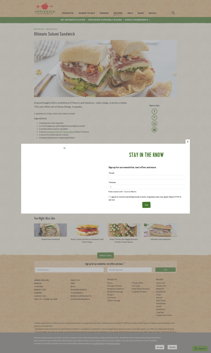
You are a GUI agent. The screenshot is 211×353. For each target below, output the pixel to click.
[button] (188, 141)
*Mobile (112, 182)
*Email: (112, 173)
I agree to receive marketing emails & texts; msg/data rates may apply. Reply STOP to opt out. (145, 198)
